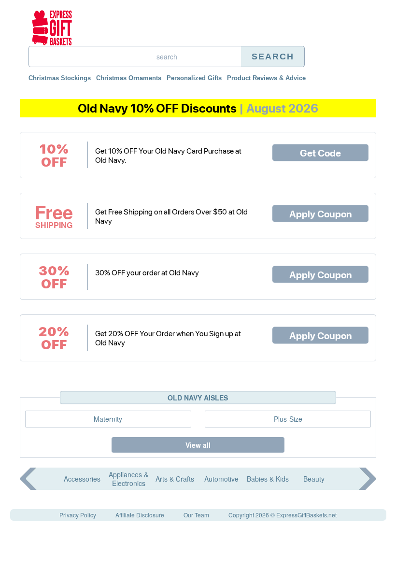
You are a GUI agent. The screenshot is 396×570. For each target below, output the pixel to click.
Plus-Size (288, 419)
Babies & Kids (268, 479)
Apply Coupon (320, 213)
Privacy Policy (77, 515)
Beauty (314, 479)
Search (273, 56)
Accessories (82, 479)
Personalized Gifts (194, 78)
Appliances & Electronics (128, 479)
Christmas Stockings (59, 78)
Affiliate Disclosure (139, 515)
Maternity (108, 419)
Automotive (221, 479)
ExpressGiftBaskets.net (306, 515)
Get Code (320, 152)
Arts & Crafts (175, 479)
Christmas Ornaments (128, 78)
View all (198, 445)
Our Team (196, 515)
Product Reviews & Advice (266, 78)
